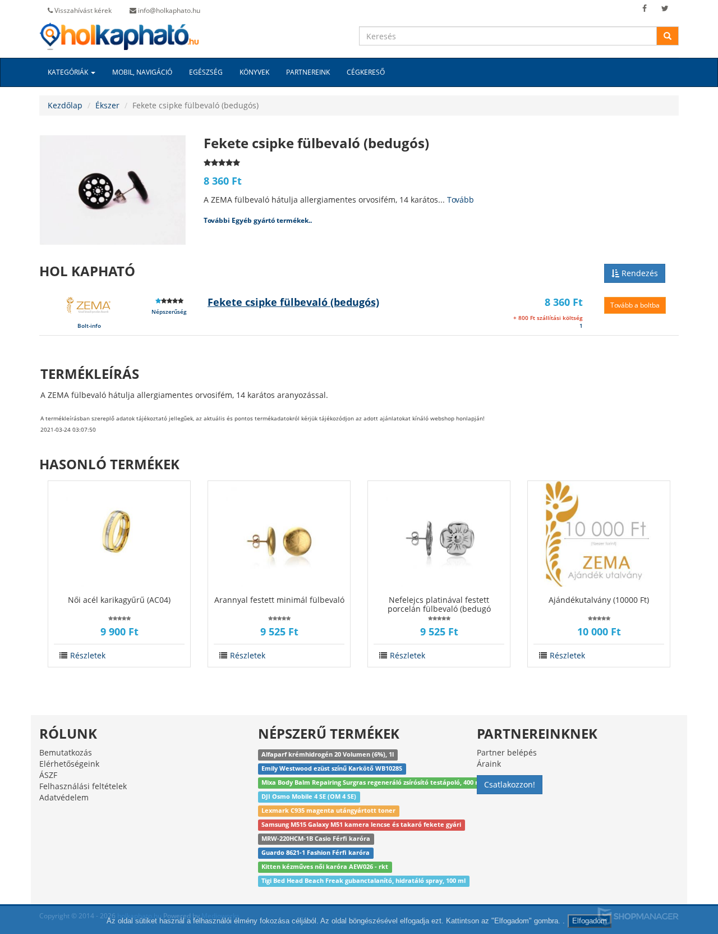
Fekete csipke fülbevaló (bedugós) (293, 302)
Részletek (87, 655)
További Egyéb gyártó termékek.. (258, 220)
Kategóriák (69, 72)
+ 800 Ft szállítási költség (548, 318)
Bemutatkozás (65, 752)
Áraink (489, 763)
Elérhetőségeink (69, 763)
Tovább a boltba (635, 305)
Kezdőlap (65, 105)
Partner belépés (507, 752)
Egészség (206, 72)
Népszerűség (169, 311)
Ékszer (107, 105)
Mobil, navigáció (142, 72)
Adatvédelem (64, 797)
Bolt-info (89, 325)
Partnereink (308, 72)
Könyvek (254, 72)
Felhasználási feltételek (83, 786)
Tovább (460, 199)
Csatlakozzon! (509, 784)
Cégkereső (366, 72)
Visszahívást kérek (82, 10)
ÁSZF (48, 775)
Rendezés (638, 273)
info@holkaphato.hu (168, 10)
